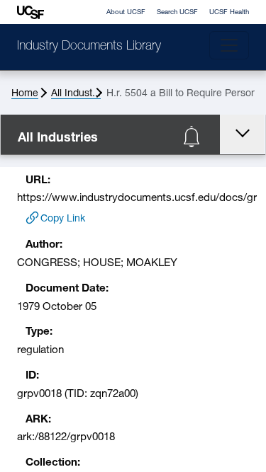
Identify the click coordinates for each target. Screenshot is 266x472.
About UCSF (125, 12)
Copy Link (62, 219)
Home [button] (24, 93)
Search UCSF (177, 12)
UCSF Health (229, 12)
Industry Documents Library (89, 46)
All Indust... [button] (76, 93)
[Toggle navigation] (229, 45)
